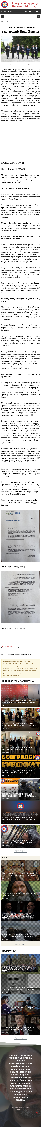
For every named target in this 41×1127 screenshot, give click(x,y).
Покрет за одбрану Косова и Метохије (25, 4)
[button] (2, 16)
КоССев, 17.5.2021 (10, 646)
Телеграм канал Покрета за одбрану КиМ (18, 654)
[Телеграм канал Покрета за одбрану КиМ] (2, 655)
